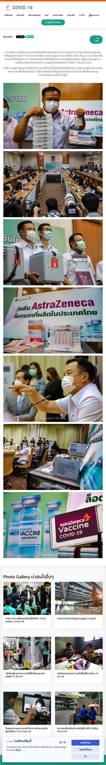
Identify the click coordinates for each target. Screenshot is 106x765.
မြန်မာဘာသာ (94, 15)
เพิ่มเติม (18, 750)
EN (61, 742)
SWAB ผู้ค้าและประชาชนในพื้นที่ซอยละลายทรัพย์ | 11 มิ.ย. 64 (25, 675)
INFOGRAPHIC (34, 15)
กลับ (97, 41)
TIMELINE (8, 15)
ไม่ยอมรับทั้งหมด (85, 749)
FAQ (46, 15)
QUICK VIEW (58, 15)
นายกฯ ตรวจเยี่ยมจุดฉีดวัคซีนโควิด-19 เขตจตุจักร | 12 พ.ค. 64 (25, 620)
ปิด (85, 756)
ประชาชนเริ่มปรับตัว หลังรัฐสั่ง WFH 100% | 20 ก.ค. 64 (77, 730)
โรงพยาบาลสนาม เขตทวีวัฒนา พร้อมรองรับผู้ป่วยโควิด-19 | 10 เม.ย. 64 (26, 730)
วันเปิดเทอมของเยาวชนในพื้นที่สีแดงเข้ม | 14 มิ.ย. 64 (77, 675)
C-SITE (82, 15)
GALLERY (71, 15)
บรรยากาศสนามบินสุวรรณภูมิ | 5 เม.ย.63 (76, 618)
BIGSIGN (20, 15)
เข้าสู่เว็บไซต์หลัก (53, 22)
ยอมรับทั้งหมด (85, 742)
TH (64, 742)
